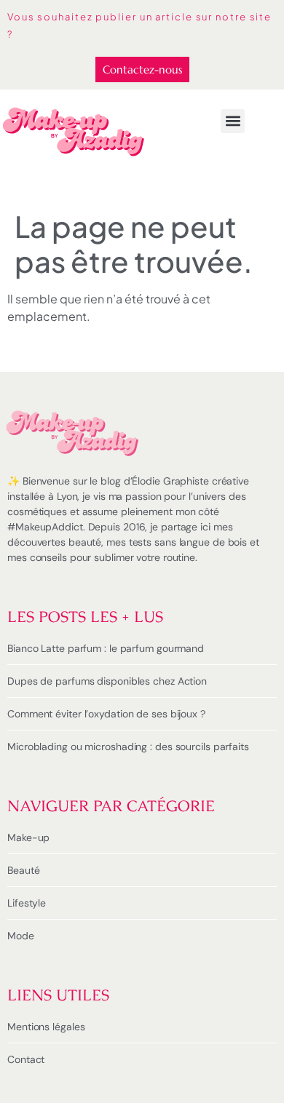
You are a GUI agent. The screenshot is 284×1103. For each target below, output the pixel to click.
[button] (233, 121)
